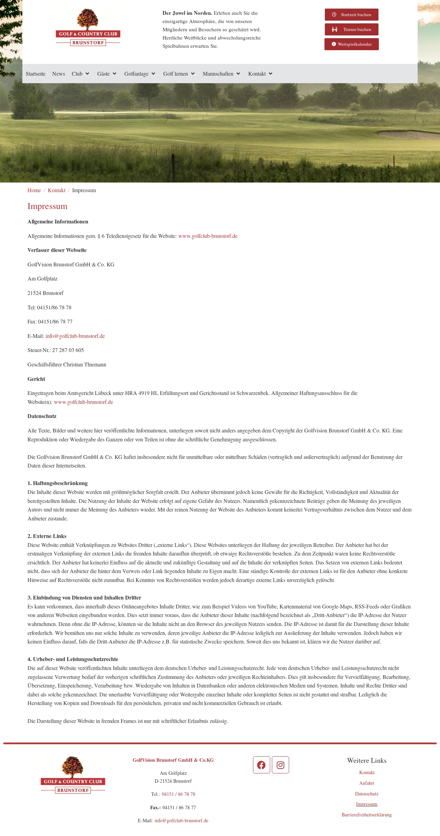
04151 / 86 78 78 (178, 794)
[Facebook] (261, 764)
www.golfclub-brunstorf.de (208, 235)
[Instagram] (280, 764)
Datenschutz (366, 793)
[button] (81, 73)
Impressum (366, 804)
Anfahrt (366, 783)
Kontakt (367, 772)
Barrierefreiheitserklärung (367, 814)
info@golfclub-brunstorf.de (75, 335)
